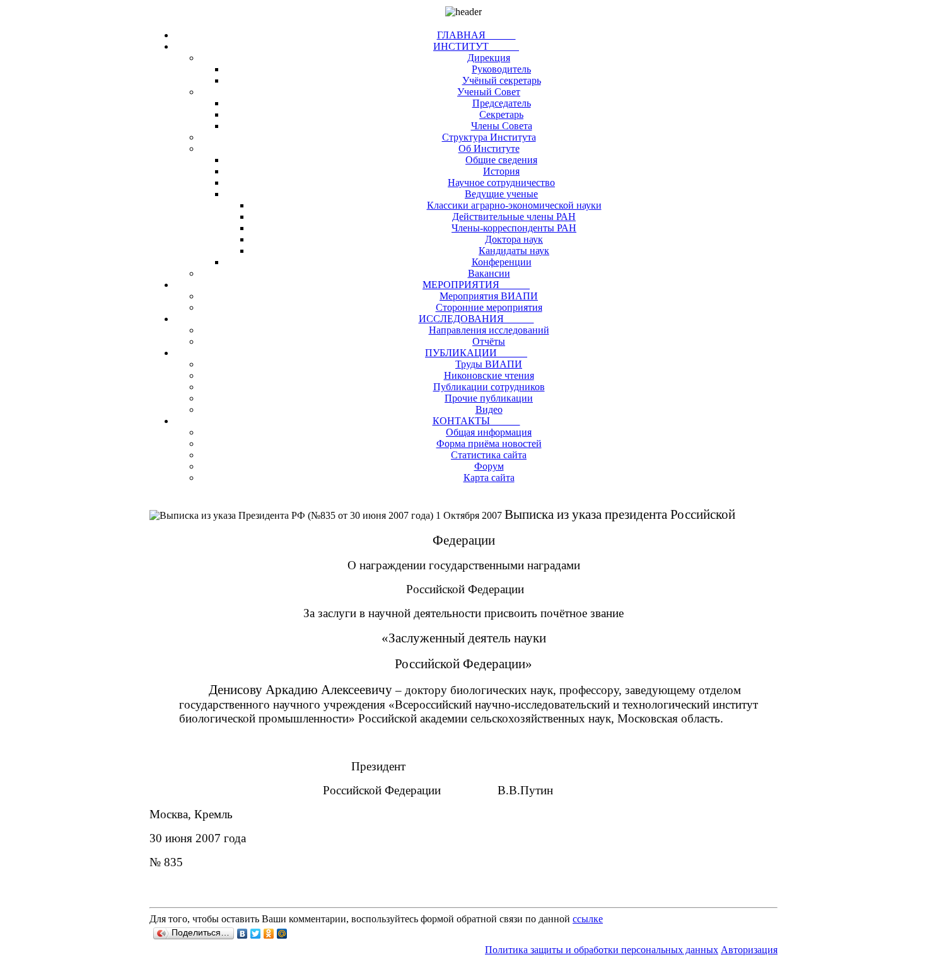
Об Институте (489, 148)
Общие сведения (501, 159)
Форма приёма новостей (489, 443)
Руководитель (501, 69)
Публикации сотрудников (489, 386)
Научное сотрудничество (501, 182)
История (501, 171)
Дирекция (488, 57)
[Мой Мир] (282, 933)
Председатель (501, 103)
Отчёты (488, 341)
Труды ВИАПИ (488, 364)
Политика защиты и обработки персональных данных (601, 949)
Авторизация (749, 949)
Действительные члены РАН (514, 216)
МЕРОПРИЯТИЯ (476, 284)
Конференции (502, 262)
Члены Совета (501, 125)
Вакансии (489, 273)
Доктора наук (514, 239)
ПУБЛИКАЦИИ (476, 352)
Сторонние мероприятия (489, 307)
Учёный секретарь (501, 80)
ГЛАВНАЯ (476, 35)
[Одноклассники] (269, 933)
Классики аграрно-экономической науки (514, 205)
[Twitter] (255, 933)
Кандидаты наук (514, 250)
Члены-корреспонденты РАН (514, 228)
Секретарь (501, 114)
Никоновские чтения (489, 375)
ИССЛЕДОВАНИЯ (476, 318)
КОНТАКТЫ (476, 420)
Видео (489, 409)
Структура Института (489, 137)
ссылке (588, 918)
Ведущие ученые (501, 193)
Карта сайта (489, 477)
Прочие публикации (489, 398)
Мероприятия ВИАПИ (489, 296)
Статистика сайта (489, 454)
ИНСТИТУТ (476, 46)
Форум (489, 466)
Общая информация (489, 432)
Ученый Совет (488, 91)
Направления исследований (489, 330)
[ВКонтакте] (242, 933)
